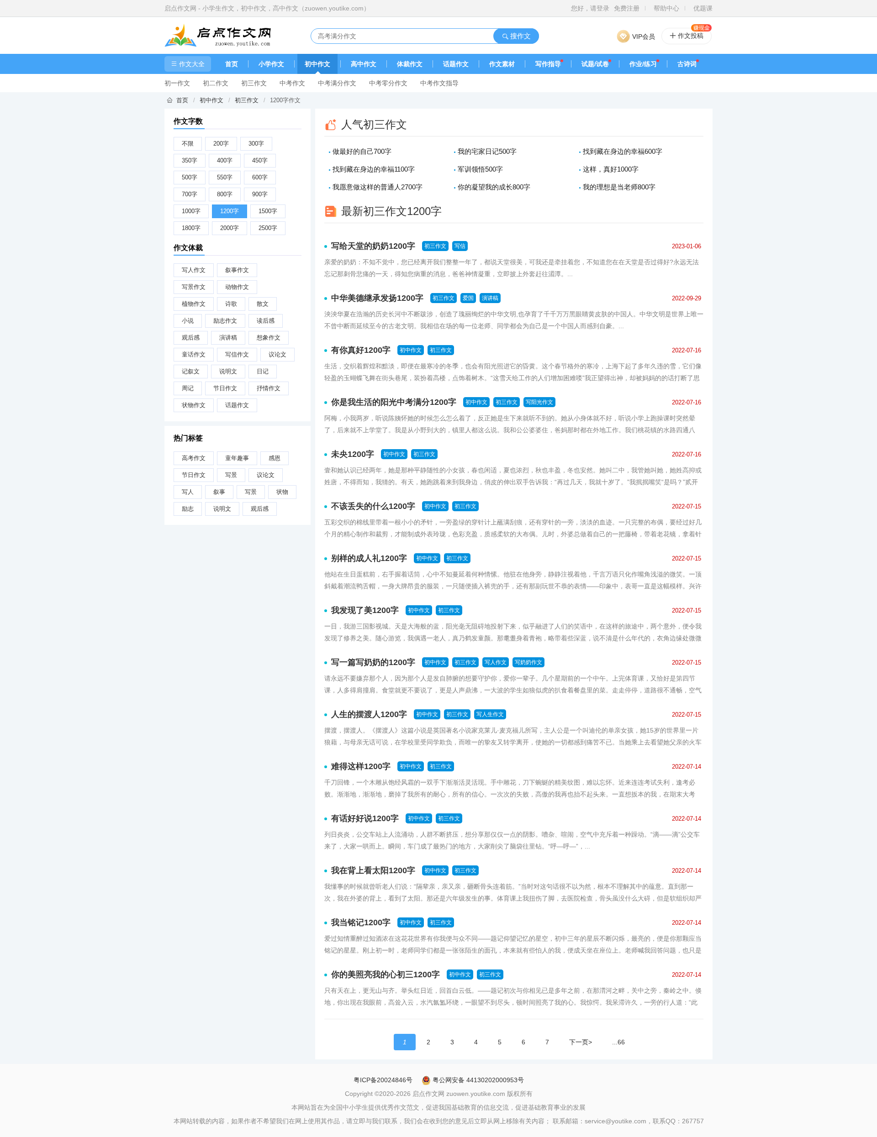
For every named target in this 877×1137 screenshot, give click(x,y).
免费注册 (626, 8)
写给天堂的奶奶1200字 (373, 246)
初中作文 (317, 64)
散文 (263, 303)
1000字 (191, 211)
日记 (263, 371)
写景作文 (194, 286)
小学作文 (271, 64)
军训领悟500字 (480, 169)
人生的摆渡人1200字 (369, 714)
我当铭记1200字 (361, 922)
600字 (260, 177)
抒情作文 (268, 388)
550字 (224, 177)
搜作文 (519, 36)
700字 (189, 194)
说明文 (228, 371)
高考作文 (194, 458)
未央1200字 (352, 454)
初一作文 (177, 83)
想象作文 (268, 337)
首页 (231, 64)
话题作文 (456, 64)
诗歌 (231, 303)
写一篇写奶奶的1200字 (373, 662)
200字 (221, 143)
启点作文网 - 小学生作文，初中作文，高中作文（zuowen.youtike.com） (267, 8)
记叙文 (191, 371)
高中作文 (363, 64)
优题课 (703, 8)
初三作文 (254, 83)
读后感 (266, 320)
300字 (256, 143)
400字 (224, 160)
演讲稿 (228, 337)
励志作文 (225, 320)
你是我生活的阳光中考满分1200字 (393, 402)
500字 (189, 177)
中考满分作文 (337, 83)
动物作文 (237, 286)
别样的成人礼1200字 (369, 558)
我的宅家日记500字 (487, 151)
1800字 (191, 228)
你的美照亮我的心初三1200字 (385, 974)
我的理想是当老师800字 (619, 187)
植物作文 (194, 303)
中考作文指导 (439, 83)
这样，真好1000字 (611, 169)
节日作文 (225, 388)
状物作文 (194, 405)
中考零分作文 (388, 83)
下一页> (580, 1042)
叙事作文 (237, 270)
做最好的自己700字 (362, 151)
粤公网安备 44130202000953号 (477, 1080)
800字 (224, 194)
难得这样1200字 (361, 766)
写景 (231, 475)
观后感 (191, 337)
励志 (188, 508)
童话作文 (194, 354)
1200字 (229, 211)
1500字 (268, 211)
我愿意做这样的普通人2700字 (378, 187)
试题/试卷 (595, 64)
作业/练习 (643, 64)
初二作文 (215, 83)
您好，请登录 (590, 8)
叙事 (219, 491)
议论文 (277, 354)
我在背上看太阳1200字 (373, 870)
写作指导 (548, 64)
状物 (282, 491)
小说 (188, 320)
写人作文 (194, 270)
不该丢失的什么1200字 (373, 506)
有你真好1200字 (361, 350)
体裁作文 (410, 64)
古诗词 (687, 64)
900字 (260, 194)
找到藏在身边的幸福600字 (622, 151)
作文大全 (192, 64)
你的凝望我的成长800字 (494, 187)
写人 (188, 491)
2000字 (229, 228)
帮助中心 (666, 8)
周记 (188, 388)
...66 (618, 1042)
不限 (188, 143)
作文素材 (502, 64)
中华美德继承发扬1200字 (377, 298)
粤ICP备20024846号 (383, 1080)
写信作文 (237, 354)
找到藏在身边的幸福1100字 (374, 169)
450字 (260, 160)
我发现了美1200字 (365, 610)
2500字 (268, 228)
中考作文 (292, 83)
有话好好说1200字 (365, 818)
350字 (189, 160)
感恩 (274, 458)
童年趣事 (237, 458)
